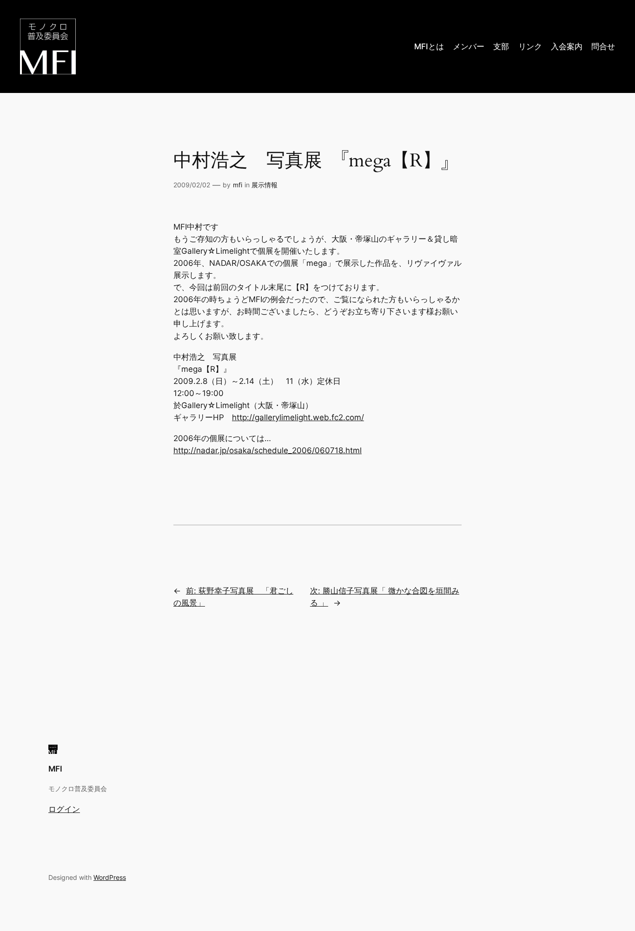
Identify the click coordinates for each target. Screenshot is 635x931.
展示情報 (264, 185)
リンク (530, 46)
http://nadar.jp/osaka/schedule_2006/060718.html (267, 450)
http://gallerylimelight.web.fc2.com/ (298, 417)
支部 (501, 46)
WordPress (109, 877)
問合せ (603, 46)
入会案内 (566, 46)
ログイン (64, 809)
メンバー (468, 46)
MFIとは (429, 46)
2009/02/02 (191, 185)
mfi (237, 185)
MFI (55, 768)
